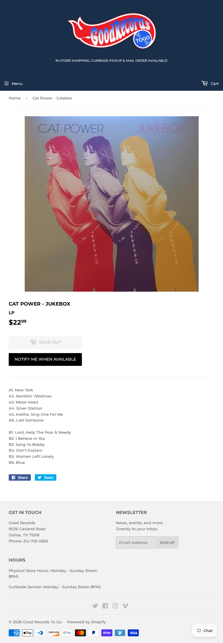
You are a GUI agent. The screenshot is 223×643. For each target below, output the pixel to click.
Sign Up (167, 542)
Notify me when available (45, 359)
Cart (214, 83)
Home (15, 98)
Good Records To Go (42, 622)
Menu (17, 83)
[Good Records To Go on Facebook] (105, 606)
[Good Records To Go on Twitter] (95, 606)
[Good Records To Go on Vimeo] (125, 606)
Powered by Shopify (86, 622)
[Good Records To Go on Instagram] (115, 606)
